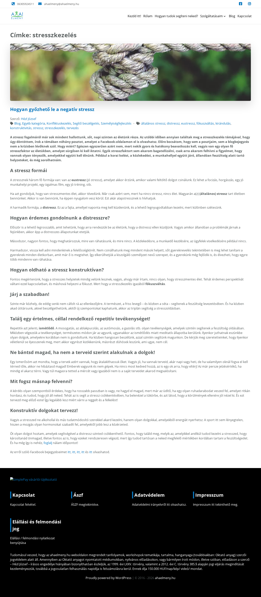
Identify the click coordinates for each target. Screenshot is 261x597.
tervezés (73, 128)
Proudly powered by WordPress (109, 578)
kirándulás (223, 123)
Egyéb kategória (33, 123)
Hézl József (28, 119)
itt (69, 452)
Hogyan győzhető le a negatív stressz (52, 109)
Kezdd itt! (134, 16)
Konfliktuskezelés (59, 123)
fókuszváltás (205, 123)
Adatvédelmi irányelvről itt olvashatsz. (159, 504)
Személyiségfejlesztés (116, 123)
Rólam (147, 16)
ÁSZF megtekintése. (85, 504)
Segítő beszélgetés (86, 123)
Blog (232, 16)
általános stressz (153, 123)
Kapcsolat (244, 16)
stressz (38, 128)
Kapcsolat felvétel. (23, 504)
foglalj (48, 443)
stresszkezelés (55, 128)
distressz (173, 123)
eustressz (188, 123)
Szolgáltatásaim (211, 16)
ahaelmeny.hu (60, 555)
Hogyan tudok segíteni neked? (176, 16)
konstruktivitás (21, 128)
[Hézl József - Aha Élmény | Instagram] (249, 4)
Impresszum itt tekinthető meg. (215, 504)
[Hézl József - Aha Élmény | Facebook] (240, 4)
